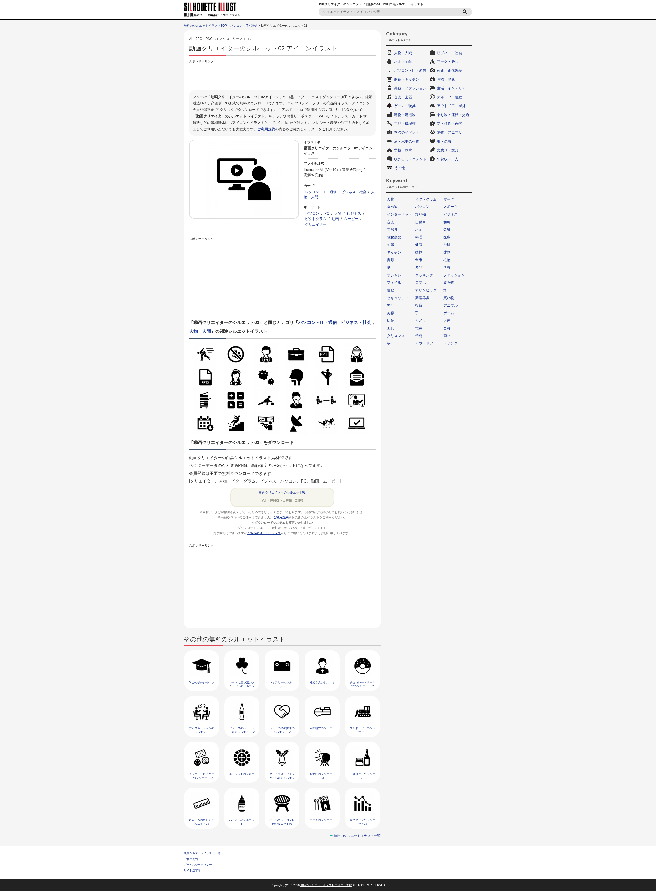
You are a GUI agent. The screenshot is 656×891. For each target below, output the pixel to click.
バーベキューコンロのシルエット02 (282, 821)
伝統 (418, 336)
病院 (390, 320)
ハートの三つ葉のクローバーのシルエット (241, 686)
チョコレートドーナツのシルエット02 (362, 684)
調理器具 (422, 298)
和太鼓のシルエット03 (322, 775)
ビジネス (354, 213)
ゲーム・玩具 (405, 106)
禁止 (446, 336)
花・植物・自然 (449, 124)
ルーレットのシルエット (241, 775)
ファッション (454, 275)
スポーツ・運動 (449, 97)
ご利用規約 (266, 129)
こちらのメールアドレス (264, 533)
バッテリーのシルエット (282, 684)
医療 (446, 237)
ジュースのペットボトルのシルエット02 (242, 730)
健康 (418, 245)
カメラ (420, 320)
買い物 (448, 298)
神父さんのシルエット (322, 684)
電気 (418, 328)
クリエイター (315, 224)
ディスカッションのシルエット (201, 730)
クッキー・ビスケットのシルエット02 (201, 775)
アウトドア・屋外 (451, 106)
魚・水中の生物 (406, 141)
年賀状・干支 (447, 159)
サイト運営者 (192, 870)
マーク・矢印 (447, 61)
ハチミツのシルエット (241, 821)
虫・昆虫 (444, 141)
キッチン (394, 252)
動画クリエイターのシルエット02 (282, 492)
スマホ (420, 282)
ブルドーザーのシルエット (362, 730)
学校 (446, 267)
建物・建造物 (405, 115)
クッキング (424, 275)
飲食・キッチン (406, 79)
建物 (446, 252)
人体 (446, 320)
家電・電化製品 (449, 70)
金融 (446, 229)
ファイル (394, 282)
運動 (390, 290)
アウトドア (424, 343)
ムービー (351, 219)
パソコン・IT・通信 (243, 25)
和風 (446, 222)
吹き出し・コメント (410, 159)
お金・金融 (403, 61)
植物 (446, 260)
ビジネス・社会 (353, 192)
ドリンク (450, 343)
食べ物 (392, 207)
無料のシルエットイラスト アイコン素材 (326, 885)
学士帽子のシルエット (201, 684)
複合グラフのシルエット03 (362, 821)
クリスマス (396, 336)
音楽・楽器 (403, 97)
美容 (390, 313)
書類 (390, 260)
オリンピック (426, 290)
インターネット (399, 214)
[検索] (465, 12)
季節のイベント (406, 132)
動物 (418, 252)
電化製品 (394, 237)
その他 (399, 168)
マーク (448, 199)
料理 (418, 237)
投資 (418, 305)
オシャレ (394, 275)
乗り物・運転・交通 (453, 115)
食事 (418, 260)
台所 (446, 245)
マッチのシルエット (322, 819)
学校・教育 (403, 150)
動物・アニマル (449, 132)
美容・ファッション (410, 88)
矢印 (390, 245)
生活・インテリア (451, 88)
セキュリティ (397, 298)
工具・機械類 (405, 124)
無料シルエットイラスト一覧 (202, 853)
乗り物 (420, 214)
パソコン (312, 213)
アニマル (450, 305)
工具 (390, 328)
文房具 (392, 229)
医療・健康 (446, 79)
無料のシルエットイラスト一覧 (357, 836)
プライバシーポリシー (198, 864)
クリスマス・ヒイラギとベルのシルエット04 (282, 777)
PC (326, 213)
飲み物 (448, 282)
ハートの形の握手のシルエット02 (282, 730)
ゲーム (448, 313)
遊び (418, 267)
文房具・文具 (447, 150)
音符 (446, 328)
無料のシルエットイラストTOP (205, 25)
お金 (418, 229)
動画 (335, 219)
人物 (338, 213)
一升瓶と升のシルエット (362, 775)
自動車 (420, 222)
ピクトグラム (315, 219)
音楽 (390, 222)
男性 (390, 305)
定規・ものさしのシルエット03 (201, 821)
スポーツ (450, 207)
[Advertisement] (282, 76)
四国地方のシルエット (322, 730)
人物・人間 (200, 331)
